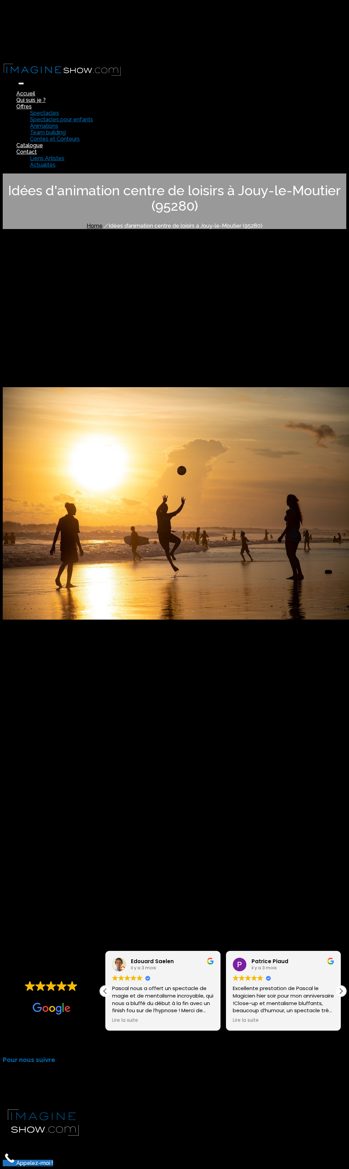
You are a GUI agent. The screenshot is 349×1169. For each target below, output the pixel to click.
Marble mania (143, 765)
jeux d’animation (34, 647)
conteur (88, 821)
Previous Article (26, 888)
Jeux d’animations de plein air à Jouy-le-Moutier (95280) (86, 335)
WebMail (28, 53)
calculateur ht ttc (310, 1142)
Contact (26, 152)
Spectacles (44, 113)
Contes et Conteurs (55, 139)
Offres (24, 106)
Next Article (68, 888)
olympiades (302, 672)
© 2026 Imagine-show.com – (40, 1142)
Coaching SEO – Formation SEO (243, 1142)
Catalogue (29, 145)
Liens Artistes (47, 158)
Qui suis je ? (31, 100)
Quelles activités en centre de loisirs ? (66, 329)
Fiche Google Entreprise (167, 1142)
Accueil (25, 93)
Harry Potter (105, 802)
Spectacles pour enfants (61, 119)
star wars (173, 802)
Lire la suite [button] (125, 1020)
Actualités (43, 165)
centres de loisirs (158, 372)
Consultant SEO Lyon (105, 1142)
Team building (48, 132)
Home (95, 226)
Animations (44, 126)
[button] (341, 991)
